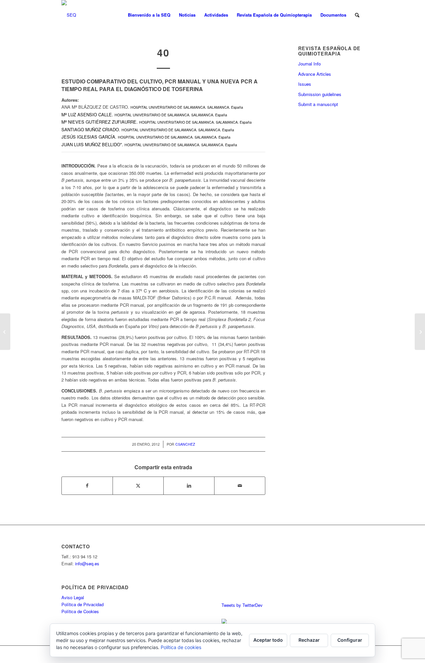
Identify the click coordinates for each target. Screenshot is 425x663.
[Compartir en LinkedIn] (189, 485)
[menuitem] (149, 15)
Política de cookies (181, 647)
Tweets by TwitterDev (242, 605)
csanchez (185, 444)
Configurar (349, 640)
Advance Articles (314, 74)
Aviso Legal (72, 597)
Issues (304, 84)
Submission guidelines (319, 94)
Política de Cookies (80, 611)
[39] (5, 331)
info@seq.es (87, 563)
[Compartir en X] (138, 485)
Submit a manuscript (318, 104)
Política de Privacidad (82, 604)
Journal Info (309, 63)
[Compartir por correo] (239, 485)
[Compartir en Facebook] (87, 485)
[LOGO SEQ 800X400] (68, 15)
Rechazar (309, 640)
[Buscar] (357, 15)
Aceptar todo (268, 640)
